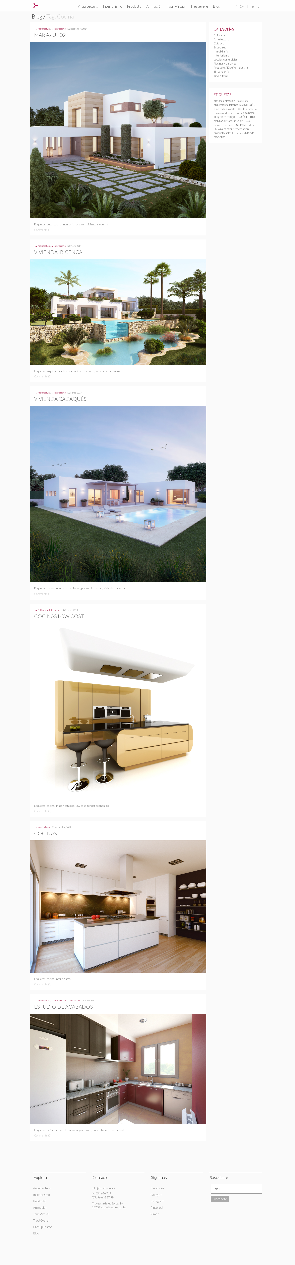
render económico (98, 805)
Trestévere (199, 6)
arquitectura (242, 101)
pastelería (228, 125)
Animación (154, 6)
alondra (218, 100)
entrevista (236, 112)
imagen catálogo (65, 805)
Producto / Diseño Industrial (231, 67)
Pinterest (157, 1207)
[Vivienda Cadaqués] (118, 494)
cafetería (233, 109)
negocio (247, 121)
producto (219, 133)
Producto (134, 6)
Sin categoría (221, 71)
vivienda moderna (97, 224)
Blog (216, 6)
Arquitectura (88, 6)
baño (50, 1130)
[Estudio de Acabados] (118, 1069)
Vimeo (155, 1214)
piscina (116, 371)
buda (50, 224)
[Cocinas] (118, 906)
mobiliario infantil (224, 120)
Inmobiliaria (221, 51)
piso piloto (85, 1130)
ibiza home (88, 371)
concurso (252, 109)
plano (217, 129)
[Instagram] (247, 6)
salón (82, 224)
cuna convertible (222, 112)
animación (229, 100)
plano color (88, 588)
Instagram (157, 1201)
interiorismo (70, 224)
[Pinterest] (252, 6)
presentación (101, 1130)
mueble (238, 120)
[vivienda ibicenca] (118, 312)
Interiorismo (112, 6)
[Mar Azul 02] (118, 130)
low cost (81, 805)
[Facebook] (236, 6)
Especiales (220, 47)
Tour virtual (74, 1000)
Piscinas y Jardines (225, 63)
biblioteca (218, 109)
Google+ (156, 1194)
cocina (57, 224)
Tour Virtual (176, 6)
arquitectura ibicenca (59, 371)
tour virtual (117, 1130)
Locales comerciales (226, 59)
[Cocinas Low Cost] (118, 711)
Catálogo (42, 610)
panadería (218, 125)
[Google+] (241, 6)
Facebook (158, 1188)
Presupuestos (42, 1227)
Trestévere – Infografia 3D (36, 5)
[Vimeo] (258, 6)
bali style (243, 104)
